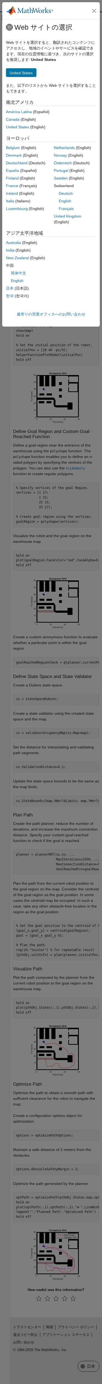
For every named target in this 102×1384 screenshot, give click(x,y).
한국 (10, 296)
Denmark (14, 155)
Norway (60, 155)
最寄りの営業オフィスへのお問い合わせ (51, 314)
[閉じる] (94, 11)
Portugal (61, 170)
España (12, 170)
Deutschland (16, 163)
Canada (13, 119)
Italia (10, 201)
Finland (12, 178)
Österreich (63, 163)
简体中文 (18, 273)
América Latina (19, 112)
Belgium (13, 147)
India (10, 250)
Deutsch (66, 193)
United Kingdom (67, 216)
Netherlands (64, 147)
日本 (10, 288)
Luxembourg (17, 208)
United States (17, 127)
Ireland (12, 193)
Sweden (61, 178)
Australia (13, 242)
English (65, 201)
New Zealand (17, 258)
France (12, 186)
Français (66, 208)
